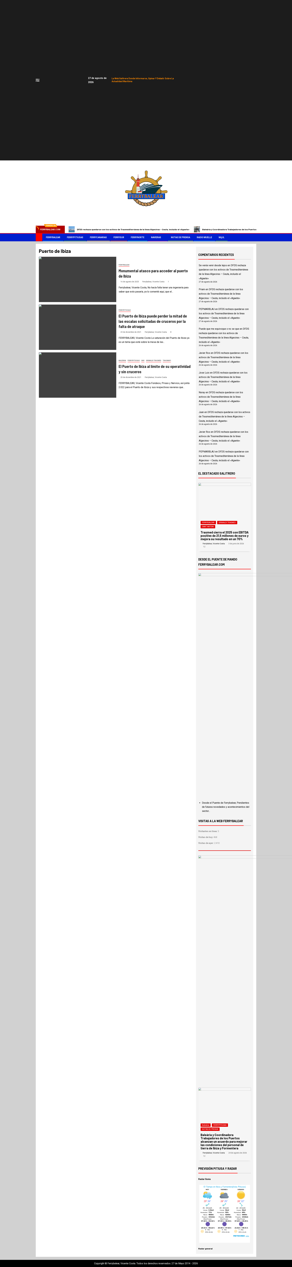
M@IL (221, 237)
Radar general (205, 1248)
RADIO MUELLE (204, 237)
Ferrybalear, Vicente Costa (153, 282)
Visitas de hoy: (206, 837)
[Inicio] (39, 237)
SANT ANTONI (208, 527)
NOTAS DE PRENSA (180, 237)
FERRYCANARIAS (98, 237)
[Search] (253, 237)
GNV (142, 360)
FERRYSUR (118, 237)
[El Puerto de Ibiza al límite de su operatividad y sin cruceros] (77, 375)
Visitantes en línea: (208, 831)
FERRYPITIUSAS (75, 237)
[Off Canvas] (37, 80)
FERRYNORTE (137, 237)
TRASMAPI (167, 360)
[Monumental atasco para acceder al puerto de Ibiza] (77, 279)
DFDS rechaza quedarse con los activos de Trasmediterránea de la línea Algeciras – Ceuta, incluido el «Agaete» (133, 229)
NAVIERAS (156, 237)
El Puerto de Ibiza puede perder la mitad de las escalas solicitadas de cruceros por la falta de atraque (153, 321)
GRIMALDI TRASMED (153, 360)
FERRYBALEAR (53, 237)
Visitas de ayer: (206, 843)
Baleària (122, 360)
